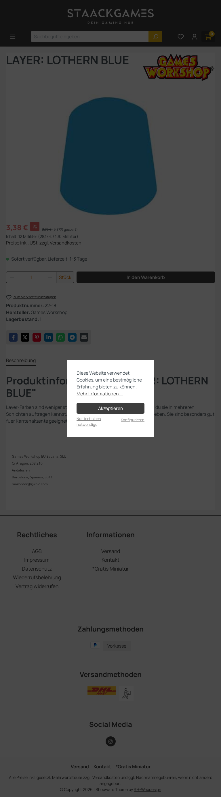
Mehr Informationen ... (100, 393)
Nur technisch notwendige (89, 421)
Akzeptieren (110, 408)
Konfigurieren (132, 419)
